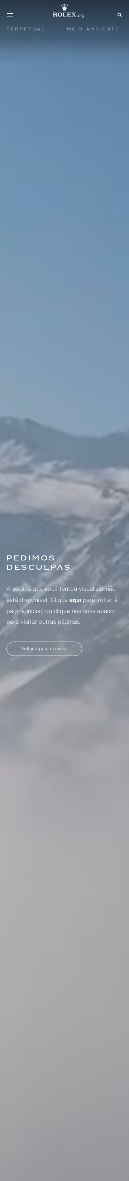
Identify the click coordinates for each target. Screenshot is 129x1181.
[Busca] (119, 14)
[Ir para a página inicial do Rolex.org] (64, 11)
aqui (75, 600)
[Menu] (10, 14)
